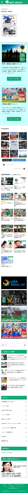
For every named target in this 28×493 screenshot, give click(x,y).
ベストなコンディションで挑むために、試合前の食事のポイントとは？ (16, 379)
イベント (5, 406)
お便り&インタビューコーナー (11, 423)
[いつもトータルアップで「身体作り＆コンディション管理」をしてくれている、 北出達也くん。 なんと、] (5, 145)
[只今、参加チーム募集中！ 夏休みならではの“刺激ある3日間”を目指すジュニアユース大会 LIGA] (14, 145)
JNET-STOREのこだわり (20, 484)
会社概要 (12, 486)
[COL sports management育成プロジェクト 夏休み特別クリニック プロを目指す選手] (5, 136)
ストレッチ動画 (7, 432)
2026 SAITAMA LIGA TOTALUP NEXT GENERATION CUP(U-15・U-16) (16, 364)
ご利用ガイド (10, 484)
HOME (4, 484)
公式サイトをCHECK (14, 78)
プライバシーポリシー (20, 486)
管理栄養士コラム (8, 401)
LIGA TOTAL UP (7, 410)
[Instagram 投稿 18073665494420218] (23, 154)
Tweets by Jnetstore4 (6, 452)
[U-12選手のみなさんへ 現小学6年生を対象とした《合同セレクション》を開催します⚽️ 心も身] (23, 136)
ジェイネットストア (13, 491)
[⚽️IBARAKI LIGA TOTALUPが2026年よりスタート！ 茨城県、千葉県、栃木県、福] (14, 154)
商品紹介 (5, 440)
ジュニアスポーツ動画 (9, 427)
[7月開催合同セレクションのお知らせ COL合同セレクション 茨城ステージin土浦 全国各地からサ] (23, 145)
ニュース (5, 414)
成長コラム (6, 419)
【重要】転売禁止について (14, 488)
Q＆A (4, 436)
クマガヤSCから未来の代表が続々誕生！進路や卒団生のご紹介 (16, 386)
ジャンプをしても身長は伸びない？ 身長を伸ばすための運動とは (16, 371)
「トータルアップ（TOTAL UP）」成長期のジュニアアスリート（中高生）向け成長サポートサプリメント (16, 357)
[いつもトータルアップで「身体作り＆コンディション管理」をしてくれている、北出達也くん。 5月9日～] (5, 154)
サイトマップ (6, 486)
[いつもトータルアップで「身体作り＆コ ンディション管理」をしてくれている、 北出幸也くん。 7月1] (14, 136)
